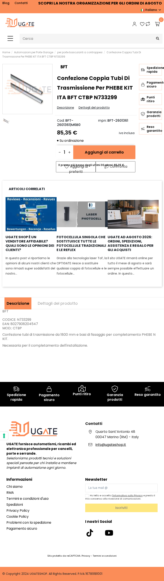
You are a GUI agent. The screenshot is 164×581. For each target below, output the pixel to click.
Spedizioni (14, 504)
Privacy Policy (17, 510)
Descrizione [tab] (18, 303)
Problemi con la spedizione (28, 522)
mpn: (102, 120)
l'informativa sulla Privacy (127, 495)
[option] (31, 239)
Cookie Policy (17, 516)
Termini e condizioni (105, 555)
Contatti (21, 3)
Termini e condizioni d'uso (27, 498)
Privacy (86, 555)
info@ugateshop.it (110, 444)
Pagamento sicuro (21, 528)
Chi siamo (14, 486)
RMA (10, 492)
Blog (5, 3)
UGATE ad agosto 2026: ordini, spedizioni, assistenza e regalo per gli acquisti (131, 243)
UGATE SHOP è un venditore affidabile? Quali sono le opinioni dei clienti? (30, 243)
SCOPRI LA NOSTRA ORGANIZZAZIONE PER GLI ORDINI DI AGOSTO (100, 3)
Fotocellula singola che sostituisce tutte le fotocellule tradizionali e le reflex (81, 243)
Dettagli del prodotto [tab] (58, 303)
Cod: (60, 120)
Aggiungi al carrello (104, 152)
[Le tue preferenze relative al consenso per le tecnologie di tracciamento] (4, 436)
